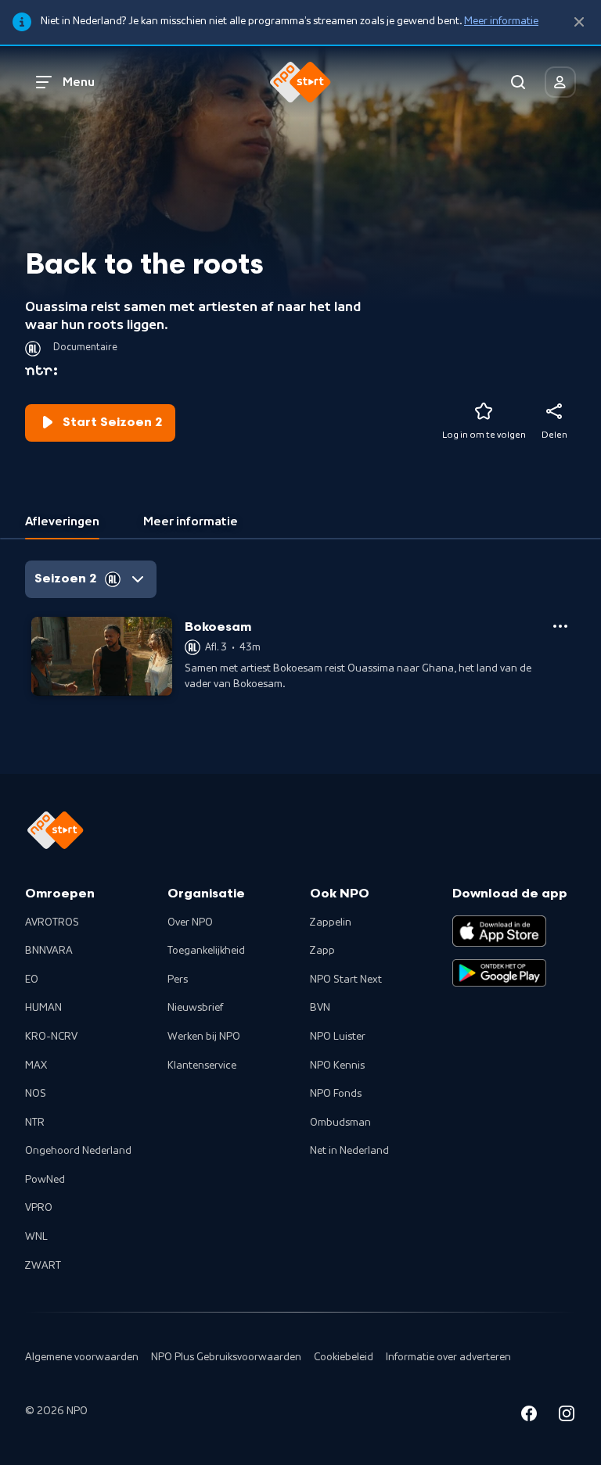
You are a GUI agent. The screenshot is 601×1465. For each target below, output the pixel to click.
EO (31, 979)
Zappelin (330, 922)
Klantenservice (201, 1065)
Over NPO (190, 922)
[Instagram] (566, 1416)
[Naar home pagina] (300, 82)
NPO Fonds (336, 1093)
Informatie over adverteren (448, 1357)
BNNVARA (49, 950)
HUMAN (43, 1007)
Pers (177, 979)
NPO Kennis (337, 1065)
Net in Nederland (349, 1150)
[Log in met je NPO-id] (560, 82)
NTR (35, 1122)
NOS (35, 1093)
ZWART (43, 1265)
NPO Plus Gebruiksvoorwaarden (226, 1357)
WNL (36, 1236)
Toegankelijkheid (206, 950)
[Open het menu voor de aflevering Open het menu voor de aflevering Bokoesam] (560, 626)
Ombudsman (340, 1122)
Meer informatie (501, 21)
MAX (36, 1065)
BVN (320, 1007)
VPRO (38, 1207)
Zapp (322, 950)
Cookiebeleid (343, 1357)
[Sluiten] (579, 22)
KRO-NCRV (51, 1036)
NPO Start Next (346, 979)
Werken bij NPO (203, 1036)
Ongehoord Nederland (78, 1150)
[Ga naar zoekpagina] (518, 82)
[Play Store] (499, 973)
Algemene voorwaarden (82, 1357)
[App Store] (499, 931)
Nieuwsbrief (195, 1007)
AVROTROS (52, 922)
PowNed (45, 1179)
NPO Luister (337, 1036)
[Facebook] (529, 1416)
